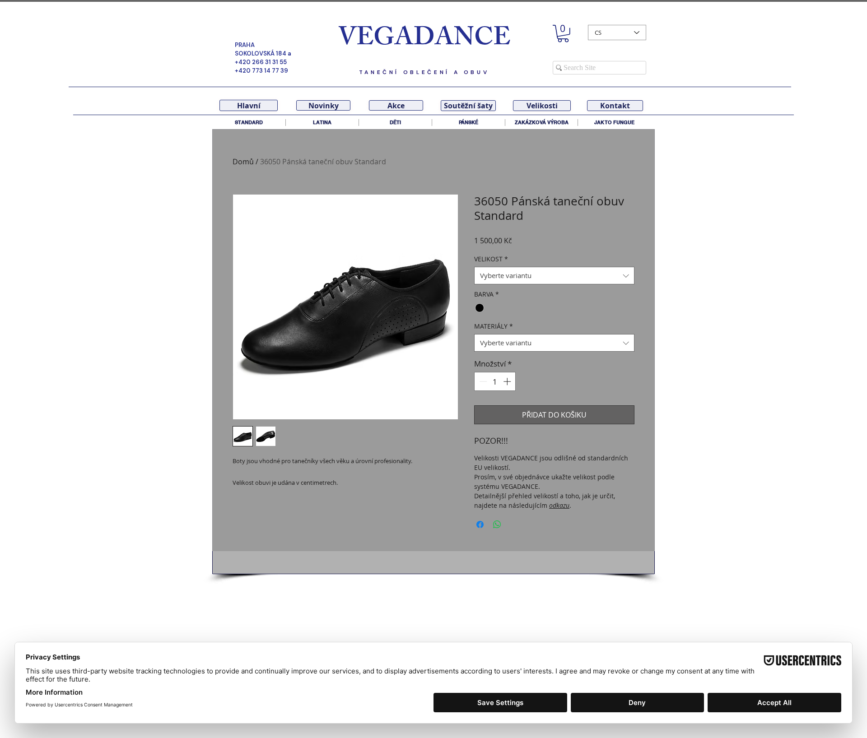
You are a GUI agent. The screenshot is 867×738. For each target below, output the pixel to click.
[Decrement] (482, 381)
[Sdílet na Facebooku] (480, 524)
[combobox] (554, 275)
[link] (563, 33)
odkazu (559, 505)
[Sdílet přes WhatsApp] (497, 524)
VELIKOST (491, 259)
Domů (243, 162)
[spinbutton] (495, 381)
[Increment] (508, 381)
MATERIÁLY (493, 326)
